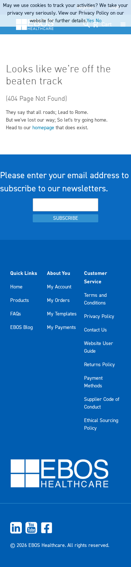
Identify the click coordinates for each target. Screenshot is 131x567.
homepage (43, 127)
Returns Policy (99, 364)
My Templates (62, 314)
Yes (90, 21)
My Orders (58, 300)
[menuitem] (65, 528)
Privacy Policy (99, 316)
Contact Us (95, 330)
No (99, 21)
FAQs (15, 314)
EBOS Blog (21, 327)
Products (19, 300)
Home (16, 287)
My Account (59, 287)
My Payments (61, 327)
